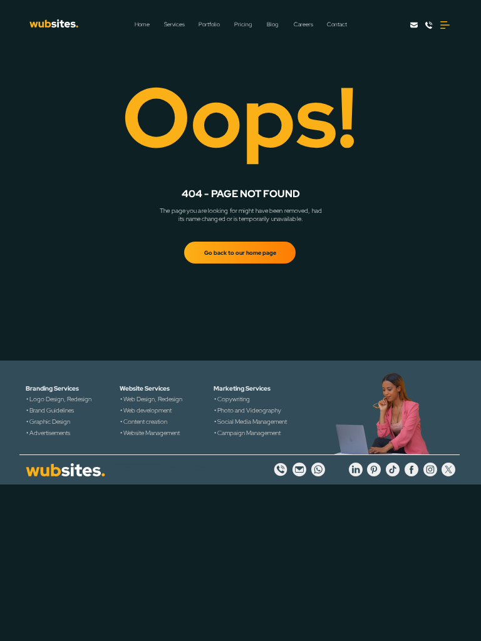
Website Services (145, 388)
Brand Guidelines (51, 410)
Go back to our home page (240, 253)
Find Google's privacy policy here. (199, 470)
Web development (147, 410)
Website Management (151, 433)
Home (142, 24)
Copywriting (233, 399)
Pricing (243, 24)
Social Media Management (252, 422)
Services (174, 24)
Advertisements (49, 433)
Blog (272, 24)
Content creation (145, 422)
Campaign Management (249, 433)
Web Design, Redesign (152, 399)
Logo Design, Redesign (60, 399)
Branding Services (52, 388)
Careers (303, 24)
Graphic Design (49, 422)
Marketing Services (242, 388)
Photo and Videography (249, 410)
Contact (337, 24)
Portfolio (209, 24)
